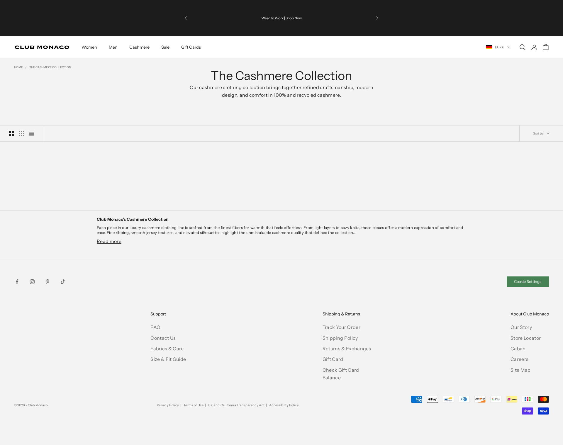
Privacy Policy (168, 405)
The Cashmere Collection (50, 67)
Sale (165, 47)
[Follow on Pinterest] (47, 282)
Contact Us (163, 338)
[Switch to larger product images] (11, 133)
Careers (519, 359)
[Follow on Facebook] (17, 282)
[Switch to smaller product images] (21, 133)
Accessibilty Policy (284, 405)
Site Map (521, 370)
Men (113, 47)
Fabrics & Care (167, 348)
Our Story (521, 327)
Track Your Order (341, 327)
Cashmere (139, 47)
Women (89, 47)
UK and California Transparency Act (236, 405)
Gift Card (333, 359)
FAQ (155, 327)
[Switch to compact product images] (31, 133)
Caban (518, 348)
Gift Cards (191, 47)
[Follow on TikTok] (63, 282)
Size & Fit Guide (168, 359)
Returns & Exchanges (347, 348)
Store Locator (526, 338)
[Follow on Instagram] (32, 282)
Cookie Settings (527, 281)
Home (18, 67)
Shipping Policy (340, 338)
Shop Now (294, 18)
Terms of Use (194, 405)
